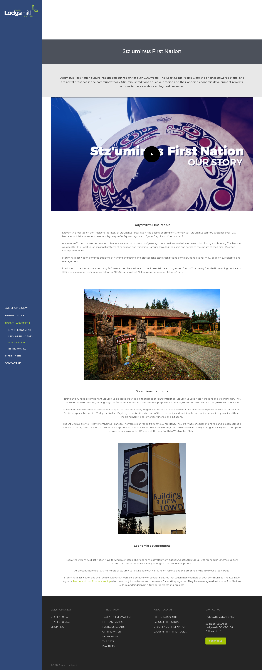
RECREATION (110, 636)
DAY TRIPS (108, 646)
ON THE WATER (111, 631)
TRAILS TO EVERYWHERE (117, 617)
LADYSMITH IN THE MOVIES (170, 631)
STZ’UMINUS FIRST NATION (170, 626)
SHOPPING (57, 626)
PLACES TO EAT (60, 617)
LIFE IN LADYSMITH (165, 617)
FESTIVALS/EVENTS (113, 626)
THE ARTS (108, 641)
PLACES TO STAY (60, 622)
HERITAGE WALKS (112, 622)
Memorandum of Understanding (92, 581)
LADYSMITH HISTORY (166, 622)
